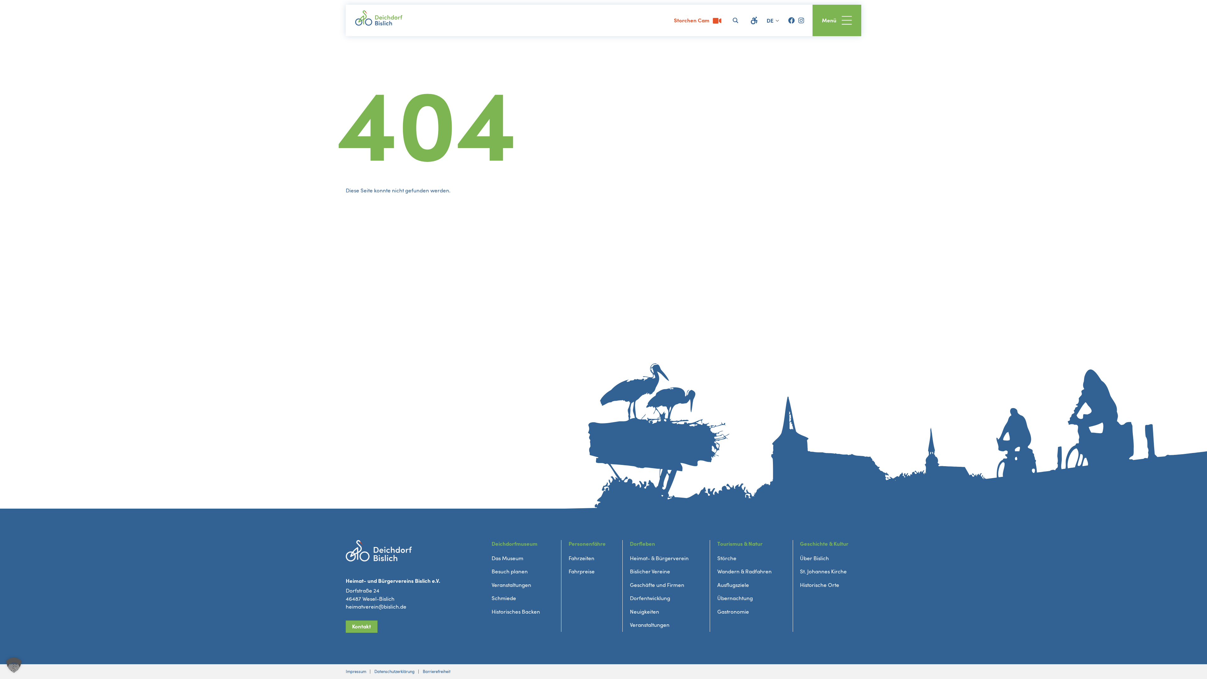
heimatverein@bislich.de (376, 607)
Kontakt (361, 627)
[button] (14, 665)
